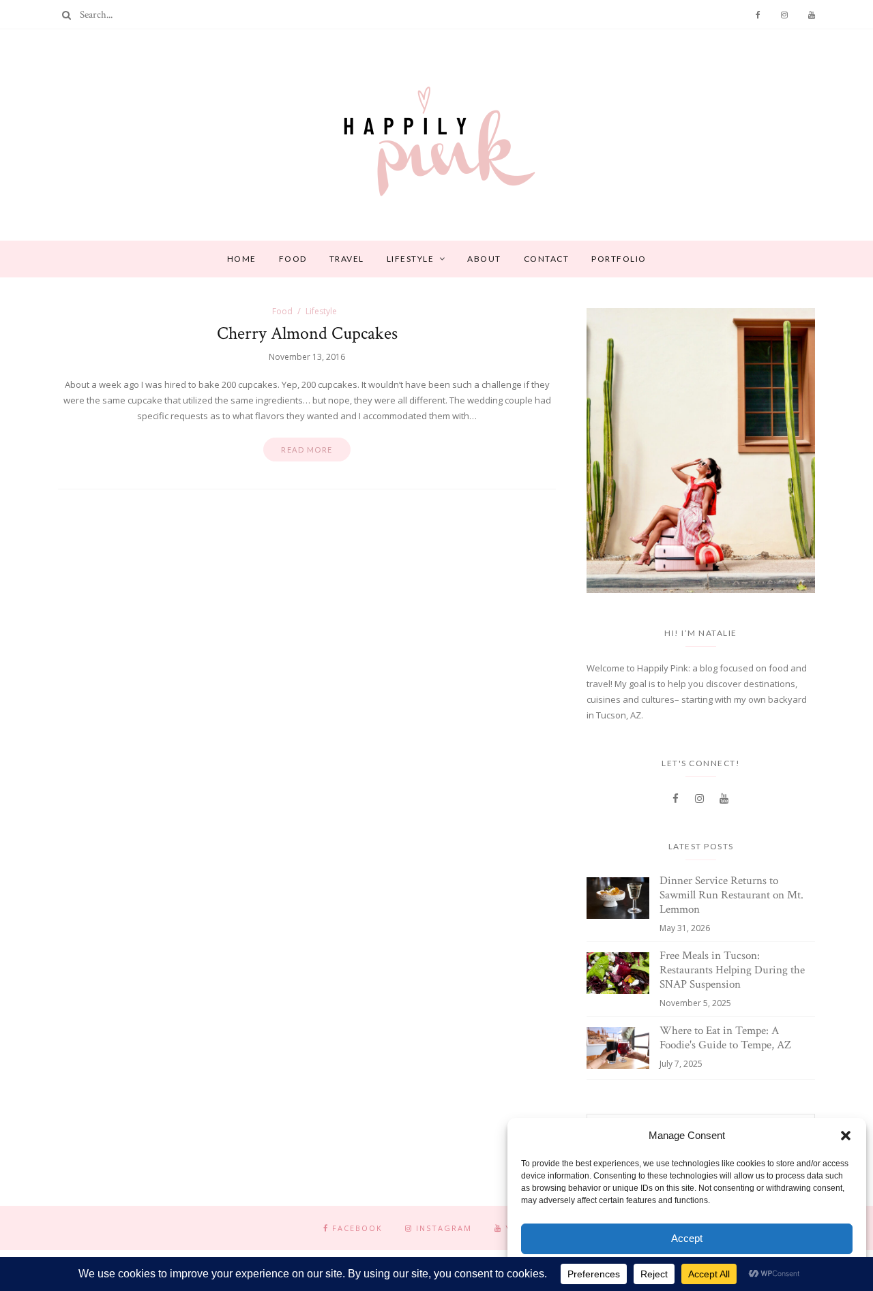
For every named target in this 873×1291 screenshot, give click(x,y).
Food (293, 259)
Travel (346, 259)
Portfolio (619, 259)
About (484, 259)
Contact (546, 259)
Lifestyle (410, 259)
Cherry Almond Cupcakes (307, 333)
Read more (307, 449)
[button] (846, 1135)
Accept (686, 1238)
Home (241, 259)
